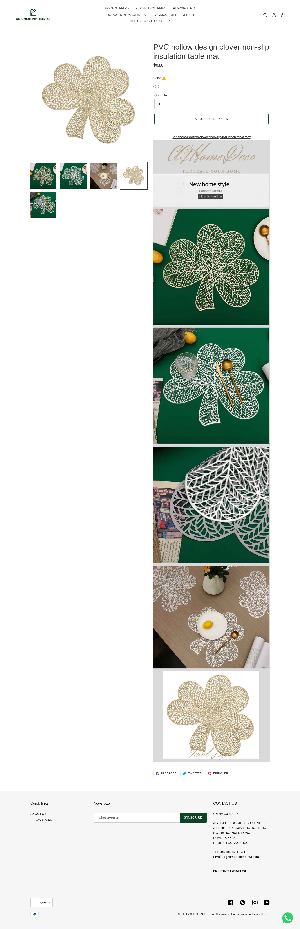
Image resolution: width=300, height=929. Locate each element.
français (40, 902)
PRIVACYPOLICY (42, 819)
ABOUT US (38, 813)
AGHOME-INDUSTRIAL (201, 914)
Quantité (160, 95)
